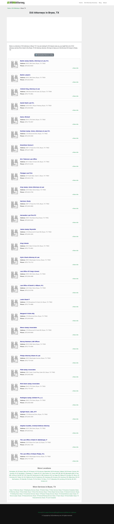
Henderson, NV (48, 475)
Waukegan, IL (29, 473)
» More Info (75, 68)
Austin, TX (31, 479)
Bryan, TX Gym (56, 495)
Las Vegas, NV (56, 475)
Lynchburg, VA (63, 479)
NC (25, 475)
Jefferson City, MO (16, 475)
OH (25, 477)
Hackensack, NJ (37, 475)
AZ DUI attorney (40, 471)
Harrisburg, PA (48, 477)
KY (41, 473)
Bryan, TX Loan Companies (49, 497)
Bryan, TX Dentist (40, 490)
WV (75, 479)
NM (42, 475)
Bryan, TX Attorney (14, 490)
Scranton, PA (56, 477)
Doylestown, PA (40, 477)
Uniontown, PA (64, 477)
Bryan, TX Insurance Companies (67, 490)
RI (78, 477)
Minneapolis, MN (70, 473)
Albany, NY (63, 475)
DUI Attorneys (15, 8)
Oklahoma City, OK (31, 477)
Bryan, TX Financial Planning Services (42, 495)
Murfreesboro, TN (16, 479)
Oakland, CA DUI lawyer (66, 471)
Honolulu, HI (13, 473)
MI (64, 473)
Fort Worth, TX (39, 479)
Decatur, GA (75, 471)
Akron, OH (76, 475)
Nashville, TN (25, 479)
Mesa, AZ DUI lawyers (29, 471)
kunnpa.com (44, 481)
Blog (100, 2)
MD (59, 473)
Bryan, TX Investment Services (27, 494)
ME (62, 473)
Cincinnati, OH (13, 477)
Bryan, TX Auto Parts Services (35, 492)
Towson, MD (55, 473)
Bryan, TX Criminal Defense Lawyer (64, 494)
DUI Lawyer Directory (48, 512)
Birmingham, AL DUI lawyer (16, 471)
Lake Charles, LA (46, 473)
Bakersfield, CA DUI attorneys (51, 471)
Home (81, 2)
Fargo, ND (29, 475)
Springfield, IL (22, 473)
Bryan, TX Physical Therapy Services (45, 494)
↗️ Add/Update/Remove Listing (44, 55)
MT (23, 475)
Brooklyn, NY (70, 475)
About (105, 2)
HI (17, 473)
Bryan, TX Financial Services (25, 495)
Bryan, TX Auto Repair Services (52, 492)
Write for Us (68, 512)
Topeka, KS (36, 473)
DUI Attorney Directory (90, 2)
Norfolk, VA (70, 479)
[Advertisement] (44, 29)
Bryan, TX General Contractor (68, 492)
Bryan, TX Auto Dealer (21, 492)
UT (50, 479)
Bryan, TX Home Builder (67, 495)
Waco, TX (46, 479)
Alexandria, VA (55, 479)
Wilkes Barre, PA (73, 477)
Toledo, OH (20, 477)
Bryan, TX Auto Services (52, 490)
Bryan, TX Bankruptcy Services (27, 490)
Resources (62, 512)
